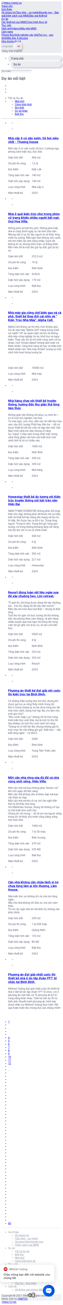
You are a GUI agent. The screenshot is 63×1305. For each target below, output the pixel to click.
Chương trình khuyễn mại (29, 1241)
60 (9, 1223)
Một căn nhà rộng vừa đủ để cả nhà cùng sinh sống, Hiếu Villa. (33, 779)
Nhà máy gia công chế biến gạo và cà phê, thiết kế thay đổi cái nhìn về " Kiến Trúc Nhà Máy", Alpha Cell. (34, 316)
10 (9, 1057)
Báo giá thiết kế (38, 15)
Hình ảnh (6, 28)
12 (9, 1063)
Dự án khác (21, 110)
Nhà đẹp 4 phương (17, 38)
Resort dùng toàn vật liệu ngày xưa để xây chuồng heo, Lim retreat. (33, 594)
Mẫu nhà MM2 (28, 28)
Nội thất (19, 107)
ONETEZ (23, 1298)
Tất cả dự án (22, 1251)
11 (9, 1060)
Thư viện (6, 25)
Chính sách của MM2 (17, 15)
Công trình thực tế (37, 22)
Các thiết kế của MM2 (14, 22)
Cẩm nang (7, 31)
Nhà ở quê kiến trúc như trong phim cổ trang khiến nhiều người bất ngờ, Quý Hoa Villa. (34, 217)
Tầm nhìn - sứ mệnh (27, 12)
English (18, 51)
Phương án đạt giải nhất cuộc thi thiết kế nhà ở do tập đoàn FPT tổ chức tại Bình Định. (32, 978)
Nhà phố (19, 101)
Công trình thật (23, 104)
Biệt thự (19, 114)
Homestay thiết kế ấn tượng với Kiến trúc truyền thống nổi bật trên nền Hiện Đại (34, 500)
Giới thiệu (6, 9)
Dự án (4, 19)
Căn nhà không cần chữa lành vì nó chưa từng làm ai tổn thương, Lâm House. (33, 886)
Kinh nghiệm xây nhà (26, 35)
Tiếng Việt (7, 51)
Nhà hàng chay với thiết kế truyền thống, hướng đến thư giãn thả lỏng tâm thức (33, 404)
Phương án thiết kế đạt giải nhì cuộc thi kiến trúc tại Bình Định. (34, 692)
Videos (15, 28)
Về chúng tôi (8, 12)
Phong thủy (8, 35)
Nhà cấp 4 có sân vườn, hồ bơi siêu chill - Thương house (33, 140)
